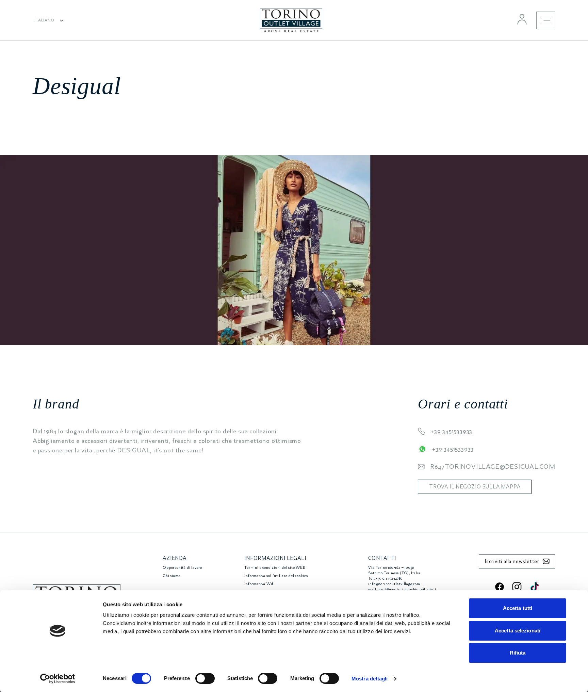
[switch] (205, 678)
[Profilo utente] (522, 19)
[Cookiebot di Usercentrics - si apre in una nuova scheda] (57, 679)
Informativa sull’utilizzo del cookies (276, 575)
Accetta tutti (517, 608)
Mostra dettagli (370, 678)
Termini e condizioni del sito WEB (274, 567)
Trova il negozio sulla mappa (474, 486)
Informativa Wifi (259, 583)
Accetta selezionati (517, 630)
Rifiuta (518, 653)
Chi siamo (171, 575)
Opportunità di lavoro (182, 567)
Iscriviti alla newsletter (512, 561)
